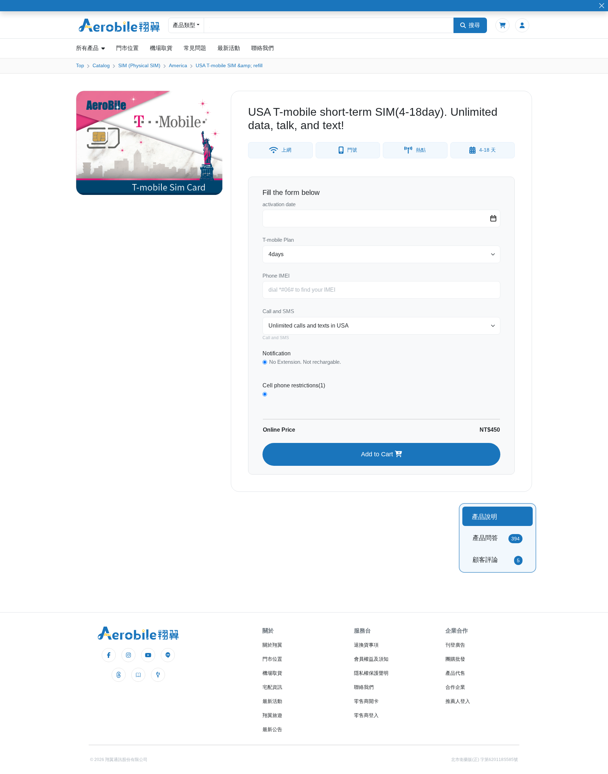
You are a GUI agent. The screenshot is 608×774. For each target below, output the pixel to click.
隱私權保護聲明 (371, 673)
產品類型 (184, 25)
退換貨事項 (366, 645)
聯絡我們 (262, 48)
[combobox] (328, 25)
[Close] (601, 5)
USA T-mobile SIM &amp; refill (229, 65)
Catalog (101, 65)
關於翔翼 (272, 645)
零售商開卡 (366, 701)
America (178, 65)
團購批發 (455, 659)
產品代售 (455, 673)
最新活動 (228, 48)
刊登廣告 (455, 645)
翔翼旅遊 (272, 715)
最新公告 (272, 729)
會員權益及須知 (371, 659)
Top (80, 65)
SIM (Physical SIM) (139, 65)
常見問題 (195, 48)
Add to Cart (378, 454)
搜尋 (474, 25)
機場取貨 (161, 48)
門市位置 (127, 48)
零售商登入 (366, 715)
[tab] (497, 516)
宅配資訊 (272, 687)
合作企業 (455, 687)
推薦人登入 (457, 701)
